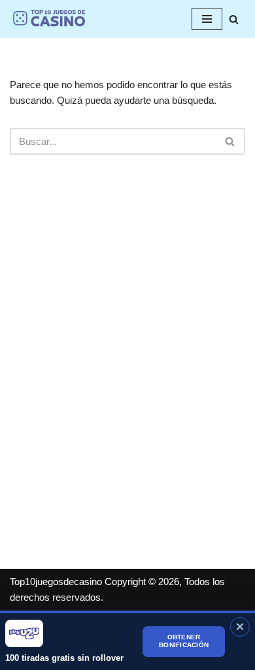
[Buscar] (234, 19)
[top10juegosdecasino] (49, 19)
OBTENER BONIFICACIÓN (184, 641)
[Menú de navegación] (207, 19)
